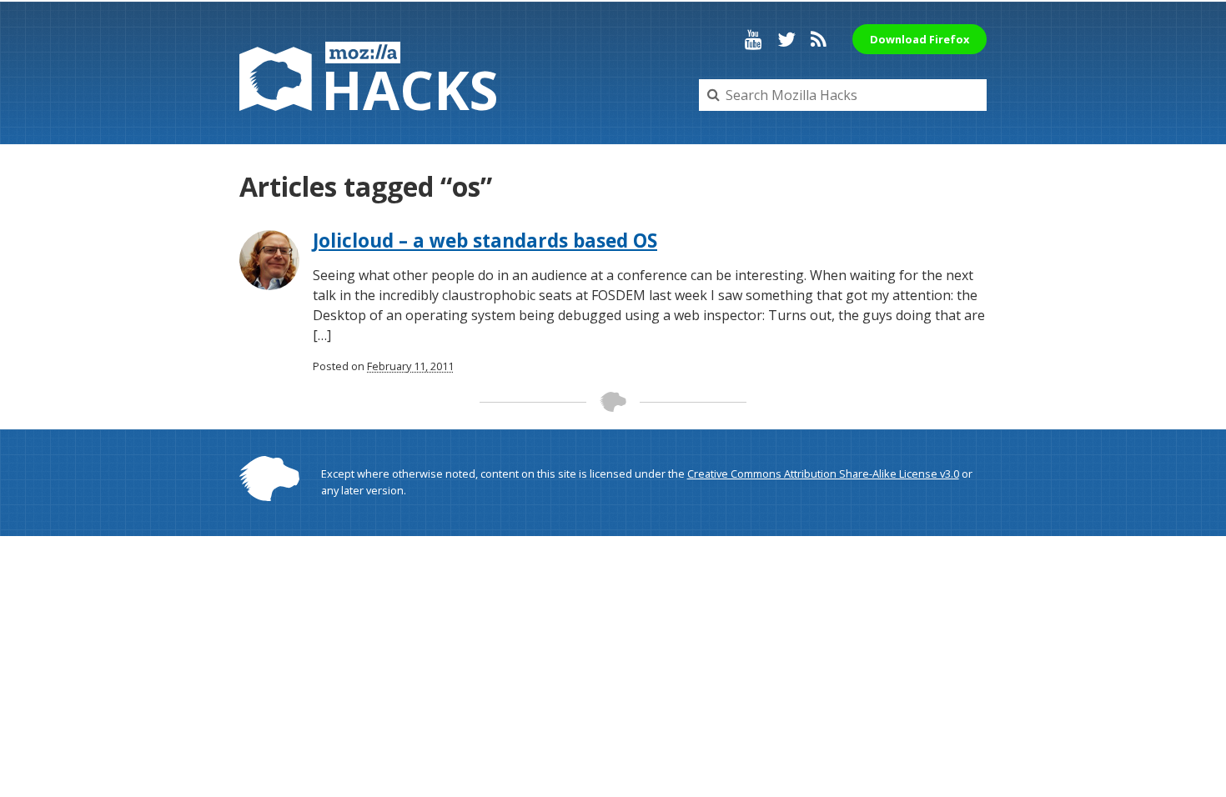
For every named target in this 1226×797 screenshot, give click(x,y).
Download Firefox (919, 39)
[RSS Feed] (819, 39)
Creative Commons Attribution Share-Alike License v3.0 (823, 473)
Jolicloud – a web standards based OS (485, 240)
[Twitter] (786, 39)
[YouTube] (753, 39)
